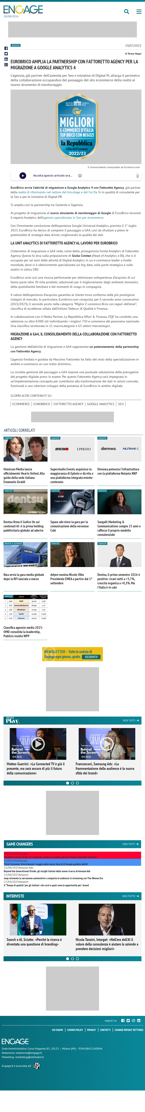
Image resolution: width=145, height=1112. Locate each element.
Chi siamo (57, 1030)
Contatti (105, 1030)
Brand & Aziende (13, 543)
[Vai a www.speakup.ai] (138, 176)
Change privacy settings (129, 1030)
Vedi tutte (128, 896)
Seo (121, 404)
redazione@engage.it (29, 1053)
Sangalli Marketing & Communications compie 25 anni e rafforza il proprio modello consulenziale (119, 528)
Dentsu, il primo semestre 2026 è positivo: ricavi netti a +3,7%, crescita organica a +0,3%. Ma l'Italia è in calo (118, 580)
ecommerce (21, 404)
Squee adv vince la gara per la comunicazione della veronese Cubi (69, 526)
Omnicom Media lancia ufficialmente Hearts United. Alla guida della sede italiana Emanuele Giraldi (24, 475)
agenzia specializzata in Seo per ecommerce (73, 218)
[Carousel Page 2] (72, 783)
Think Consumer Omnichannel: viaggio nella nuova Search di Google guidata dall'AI (46, 864)
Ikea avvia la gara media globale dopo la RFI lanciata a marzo (24, 576)
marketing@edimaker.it (29, 1057)
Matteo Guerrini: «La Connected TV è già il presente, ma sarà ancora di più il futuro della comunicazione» (36, 768)
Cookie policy (75, 1030)
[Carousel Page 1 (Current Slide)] (67, 783)
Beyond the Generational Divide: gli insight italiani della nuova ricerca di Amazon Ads (47, 871)
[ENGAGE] (23, 9)
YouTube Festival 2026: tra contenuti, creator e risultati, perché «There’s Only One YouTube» (50, 857)
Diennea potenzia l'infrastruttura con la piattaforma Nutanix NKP (118, 471)
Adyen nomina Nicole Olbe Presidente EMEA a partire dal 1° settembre (71, 578)
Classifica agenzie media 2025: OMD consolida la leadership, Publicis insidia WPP (23, 631)
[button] (139, 12)
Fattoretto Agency (68, 404)
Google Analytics (100, 404)
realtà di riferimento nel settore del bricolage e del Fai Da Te (59, 192)
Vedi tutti (129, 720)
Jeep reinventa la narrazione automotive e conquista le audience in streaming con (53, 878)
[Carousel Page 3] (77, 783)
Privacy (91, 1030)
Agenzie (15, 45)
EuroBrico (42, 404)
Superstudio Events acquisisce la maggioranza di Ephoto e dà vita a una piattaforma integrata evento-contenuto (71, 475)
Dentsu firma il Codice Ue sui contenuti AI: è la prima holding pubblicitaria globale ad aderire (24, 526)
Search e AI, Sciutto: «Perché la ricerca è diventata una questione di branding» (34, 942)
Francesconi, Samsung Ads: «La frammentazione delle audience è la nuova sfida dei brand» (105, 768)
